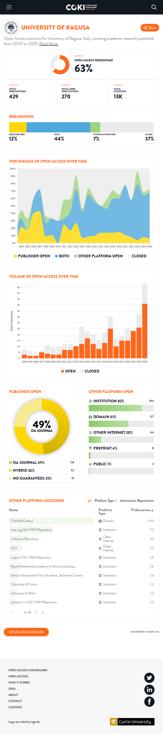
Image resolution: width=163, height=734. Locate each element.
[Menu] (9, 7)
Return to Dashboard (26, 632)
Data (11, 689)
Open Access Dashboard (27, 670)
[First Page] (12, 612)
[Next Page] (35, 612)
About (13, 695)
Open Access (18, 676)
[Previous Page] (19, 612)
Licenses (15, 707)
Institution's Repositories (137, 500)
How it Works (19, 682)
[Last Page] (42, 612)
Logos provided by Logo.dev (24, 722)
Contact (15, 701)
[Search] (154, 7)
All (90, 500)
